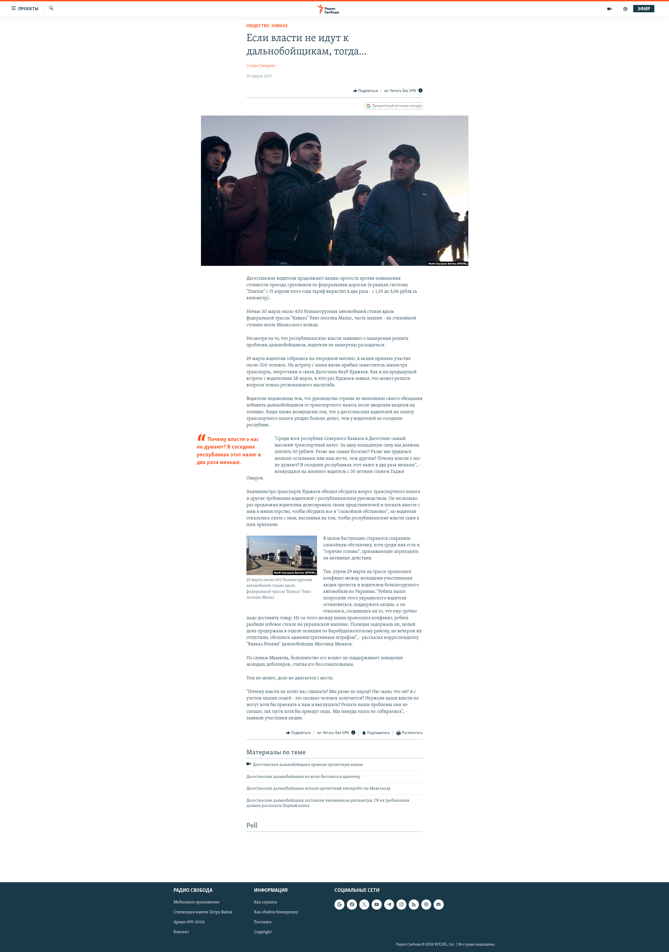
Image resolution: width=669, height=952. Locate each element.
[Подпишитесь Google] (339, 905)
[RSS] (414, 905)
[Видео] (610, 9)
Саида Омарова (260, 66)
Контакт (181, 932)
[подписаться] (438, 905)
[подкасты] (625, 9)
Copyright (263, 932)
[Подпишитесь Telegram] (389, 905)
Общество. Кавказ (266, 26)
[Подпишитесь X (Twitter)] (364, 905)
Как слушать (265, 903)
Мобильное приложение (197, 903)
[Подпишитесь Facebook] (352, 905)
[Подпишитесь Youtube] (377, 905)
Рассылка (263, 922)
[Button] (365, 91)
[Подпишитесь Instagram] (401, 905)
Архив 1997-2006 (189, 922)
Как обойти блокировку (276, 912)
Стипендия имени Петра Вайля (203, 912)
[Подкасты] (426, 905)
